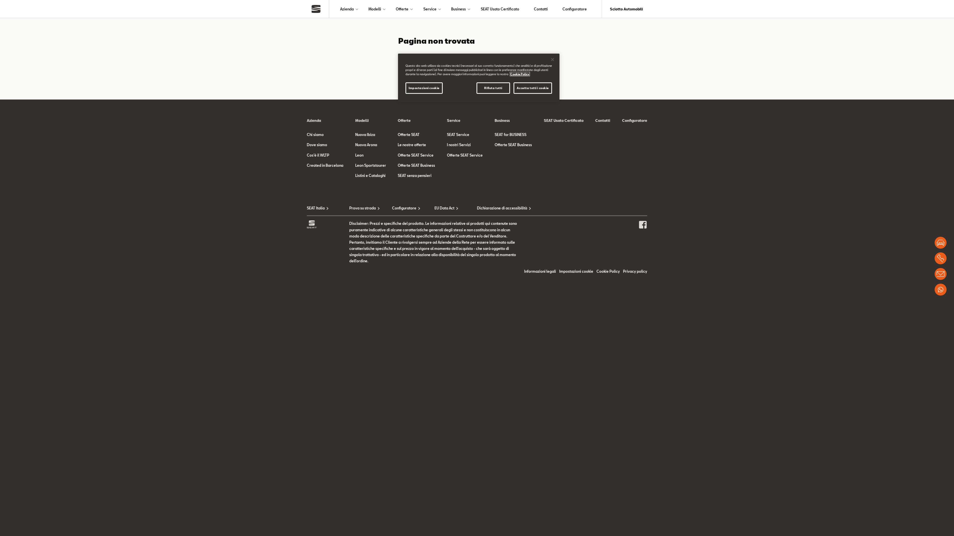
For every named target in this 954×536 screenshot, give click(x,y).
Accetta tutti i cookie (533, 88)
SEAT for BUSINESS (510, 135)
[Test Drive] (941, 243)
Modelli (374, 9)
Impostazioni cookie (424, 88)
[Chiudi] (552, 59)
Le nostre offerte (412, 145)
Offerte (402, 9)
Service (430, 9)
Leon (359, 155)
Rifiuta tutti (493, 88)
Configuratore (574, 9)
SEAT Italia (316, 208)
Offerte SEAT (409, 135)
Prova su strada (362, 208)
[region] (478, 78)
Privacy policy (635, 271)
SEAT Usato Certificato (500, 9)
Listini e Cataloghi (370, 175)
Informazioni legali (540, 271)
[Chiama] (941, 258)
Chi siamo (315, 135)
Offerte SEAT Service (416, 155)
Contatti (541, 9)
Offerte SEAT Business (416, 165)
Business (458, 9)
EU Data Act (444, 208)
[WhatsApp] (941, 290)
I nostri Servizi (459, 145)
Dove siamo (317, 145)
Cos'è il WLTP (318, 155)
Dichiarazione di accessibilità (498, 208)
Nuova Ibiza (365, 135)
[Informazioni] (941, 274)
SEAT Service (458, 135)
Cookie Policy (608, 271)
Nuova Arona (366, 145)
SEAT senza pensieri (415, 175)
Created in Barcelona (325, 165)
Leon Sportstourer (370, 165)
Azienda (347, 9)
